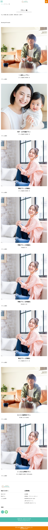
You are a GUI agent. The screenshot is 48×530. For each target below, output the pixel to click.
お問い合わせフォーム (28, 500)
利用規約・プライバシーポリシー (31, 496)
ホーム (2, 4)
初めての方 (3, 494)
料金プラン (3, 496)
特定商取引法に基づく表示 (29, 498)
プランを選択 (4, 79)
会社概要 (26, 494)
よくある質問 (3, 498)
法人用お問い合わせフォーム (30, 502)
